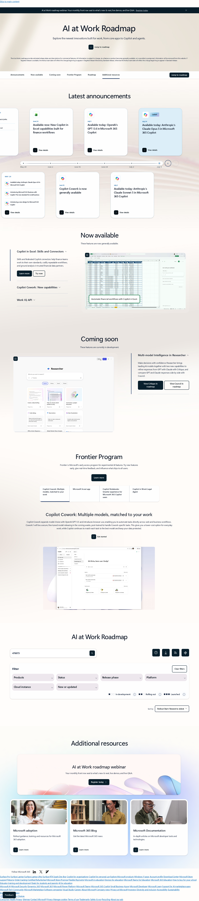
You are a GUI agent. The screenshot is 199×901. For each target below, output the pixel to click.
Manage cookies (60, 899)
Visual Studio (68, 889)
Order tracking (21, 879)
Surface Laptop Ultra (33, 876)
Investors (132, 889)
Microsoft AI (5, 886)
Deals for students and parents (44, 883)
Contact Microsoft (38, 899)
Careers (77, 889)
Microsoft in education (94, 879)
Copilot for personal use (99, 876)
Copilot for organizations (77, 876)
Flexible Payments (76, 879)
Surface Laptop (17, 876)
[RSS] (175, 652)
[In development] (135, 694)
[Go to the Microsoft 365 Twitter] (41, 872)
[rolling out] (160, 694)
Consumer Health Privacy (11, 899)
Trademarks (84, 899)
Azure (126, 886)
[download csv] (166, 652)
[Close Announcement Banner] (185, 10)
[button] (92, 653)
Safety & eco (95, 899)
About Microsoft (89, 889)
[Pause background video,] (87, 255)
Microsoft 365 (46, 886)
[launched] (184, 694)
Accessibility (162, 889)
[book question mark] (156, 652)
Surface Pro (5, 876)
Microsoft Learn (155, 886)
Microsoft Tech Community (12, 889)
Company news (103, 889)
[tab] (54, 494)
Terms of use (73, 899)
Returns (10, 879)
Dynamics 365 (33, 886)
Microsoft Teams (83, 886)
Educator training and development (15, 883)
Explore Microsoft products (122, 876)
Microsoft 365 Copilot (100, 886)
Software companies (53, 889)
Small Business (117, 886)
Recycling (106, 899)
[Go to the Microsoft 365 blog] (47, 872)
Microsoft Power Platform (64, 886)
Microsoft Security (19, 886)
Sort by (150, 709)
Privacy (49, 899)
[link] (17, 75)
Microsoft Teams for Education (137, 879)
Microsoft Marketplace (34, 889)
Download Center (171, 876)
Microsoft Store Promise (57, 879)
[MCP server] (185, 652)
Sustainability (174, 889)
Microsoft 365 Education (161, 879)
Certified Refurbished (37, 879)
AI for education (65, 883)
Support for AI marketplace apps (176, 886)
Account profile (156, 876)
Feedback (9, 895)
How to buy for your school (185, 879)
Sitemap (26, 899)
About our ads (117, 899)
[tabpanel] (99, 562)
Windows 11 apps (141, 876)
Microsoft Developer (139, 886)
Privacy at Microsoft (119, 889)
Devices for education (114, 879)
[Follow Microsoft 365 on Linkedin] (34, 872)
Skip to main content (9, 1)
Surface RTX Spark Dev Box (54, 876)
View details (152, 150)
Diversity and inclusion (146, 889)
